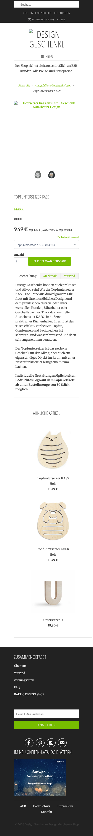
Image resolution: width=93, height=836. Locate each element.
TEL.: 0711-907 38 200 (37, 13)
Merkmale (50, 276)
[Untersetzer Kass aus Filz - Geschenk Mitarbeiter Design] (46, 105)
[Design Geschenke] (46, 39)
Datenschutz (41, 806)
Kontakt (46, 812)
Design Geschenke (36, 824)
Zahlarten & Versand (68, 237)
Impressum (65, 806)
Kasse (61, 19)
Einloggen (62, 13)
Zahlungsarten (24, 680)
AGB (23, 806)
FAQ (16, 687)
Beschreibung (27, 276)
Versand (69, 276)
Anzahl (19, 255)
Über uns (20, 666)
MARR (19, 209)
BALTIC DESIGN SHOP (29, 694)
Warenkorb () (42, 19)
